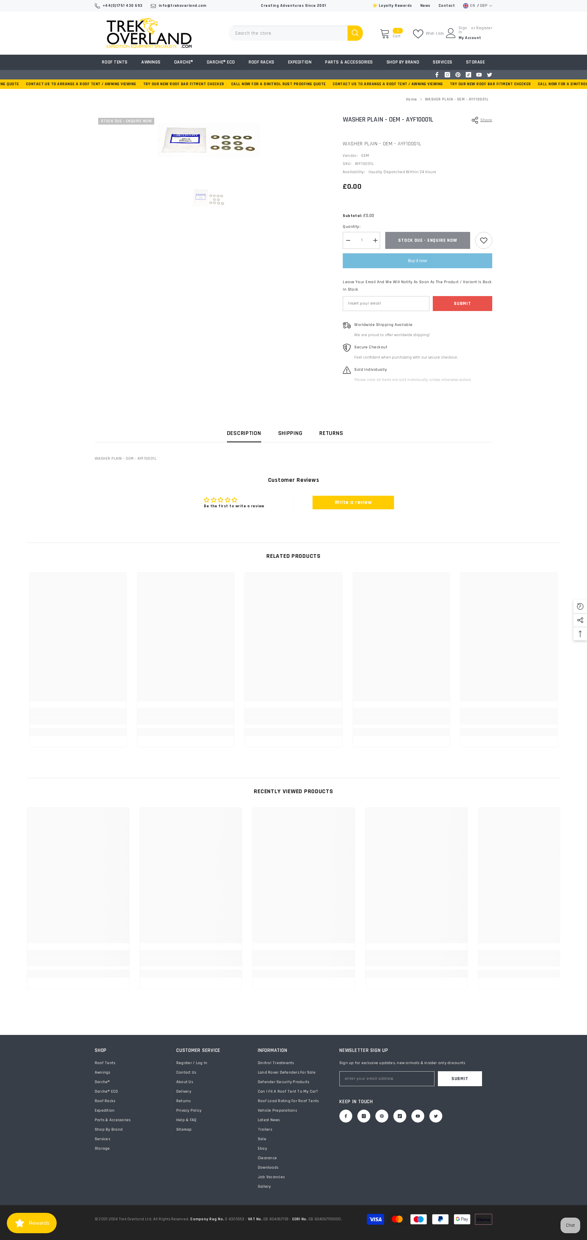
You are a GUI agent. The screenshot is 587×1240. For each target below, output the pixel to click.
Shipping (290, 433)
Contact (447, 5)
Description (244, 433)
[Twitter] (489, 74)
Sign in (463, 30)
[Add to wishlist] (483, 240)
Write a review (353, 502)
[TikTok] (468, 74)
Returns (331, 433)
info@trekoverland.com (183, 5)
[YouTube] (479, 74)
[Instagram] (447, 74)
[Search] (296, 33)
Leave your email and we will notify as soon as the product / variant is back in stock (417, 285)
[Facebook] (437, 74)
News (425, 5)
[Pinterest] (458, 74)
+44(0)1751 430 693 (123, 5)
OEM (365, 155)
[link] (78, 721)
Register (484, 28)
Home (411, 99)
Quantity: (351, 226)
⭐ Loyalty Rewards (392, 5)
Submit (462, 303)
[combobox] (288, 33)
